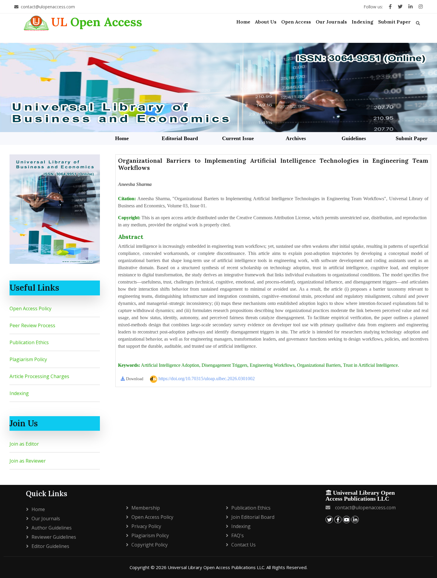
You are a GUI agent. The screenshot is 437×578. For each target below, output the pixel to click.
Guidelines (354, 138)
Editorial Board (180, 138)
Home (122, 138)
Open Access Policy (30, 308)
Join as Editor (24, 444)
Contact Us (243, 544)
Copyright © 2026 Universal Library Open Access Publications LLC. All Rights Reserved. (218, 567)
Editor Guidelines (50, 546)
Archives (296, 138)
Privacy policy (146, 526)
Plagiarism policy (150, 535)
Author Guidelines (52, 527)
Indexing (19, 393)
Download (134, 379)
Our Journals (46, 518)
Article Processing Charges (39, 376)
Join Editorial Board (252, 517)
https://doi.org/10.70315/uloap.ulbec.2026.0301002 (206, 378)
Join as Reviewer (28, 461)
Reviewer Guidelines (54, 537)
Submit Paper (411, 138)
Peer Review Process (32, 325)
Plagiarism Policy (28, 359)
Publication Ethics (29, 342)
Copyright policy (149, 544)
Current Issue (238, 138)
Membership (145, 508)
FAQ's (237, 535)
